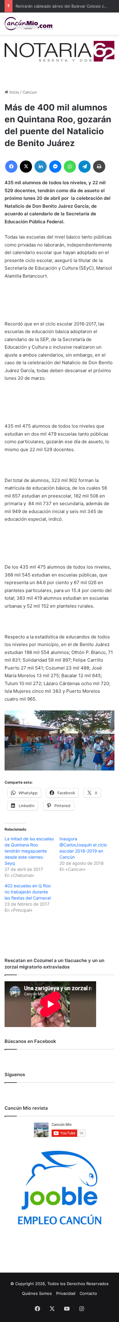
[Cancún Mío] (29, 24)
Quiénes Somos (37, 1293)
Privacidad (65, 1293)
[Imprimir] (99, 166)
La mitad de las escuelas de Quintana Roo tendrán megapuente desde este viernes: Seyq (29, 851)
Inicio (13, 92)
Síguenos (15, 1074)
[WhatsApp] (70, 166)
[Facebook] (11, 166)
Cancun (30, 92)
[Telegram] (84, 166)
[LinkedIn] (40, 166)
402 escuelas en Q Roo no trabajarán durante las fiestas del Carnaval (28, 891)
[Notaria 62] (59, 50)
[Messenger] (55, 166)
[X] (26, 166)
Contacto (88, 1293)
